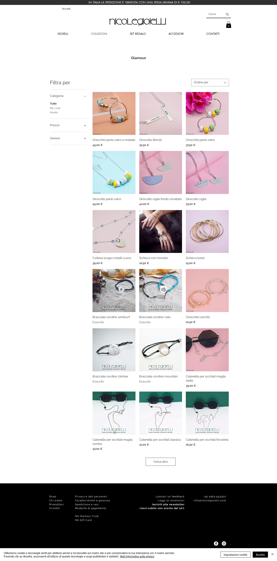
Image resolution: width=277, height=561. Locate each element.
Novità (54, 112)
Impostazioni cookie (235, 554)
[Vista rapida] (114, 113)
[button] (228, 24)
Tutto (53, 103)
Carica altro (160, 461)
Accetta (260, 554)
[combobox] (210, 82)
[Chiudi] (272, 554)
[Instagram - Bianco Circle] (224, 543)
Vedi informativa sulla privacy (137, 556)
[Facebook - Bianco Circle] (216, 543)
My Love (55, 108)
